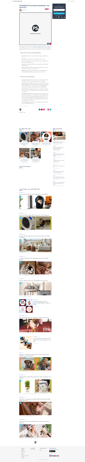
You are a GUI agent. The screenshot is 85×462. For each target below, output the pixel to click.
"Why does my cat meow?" (37, 46)
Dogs (24, 112)
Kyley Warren (22, 296)
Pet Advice (21, 112)
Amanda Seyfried (21, 315)
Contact (22, 454)
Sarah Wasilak (36, 343)
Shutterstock (36, 438)
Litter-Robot (27, 209)
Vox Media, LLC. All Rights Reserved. (43, 459)
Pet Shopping (21, 192)
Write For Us (22, 449)
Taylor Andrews (22, 371)
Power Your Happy (33, 449)
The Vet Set (21, 49)
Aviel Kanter (22, 438)
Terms (58, 11)
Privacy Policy (61, 11)
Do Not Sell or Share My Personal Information (25, 456)
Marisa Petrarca (22, 275)
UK (40, 449)
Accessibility (22, 450)
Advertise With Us (23, 451)
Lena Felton (22, 230)
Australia (41, 450)
